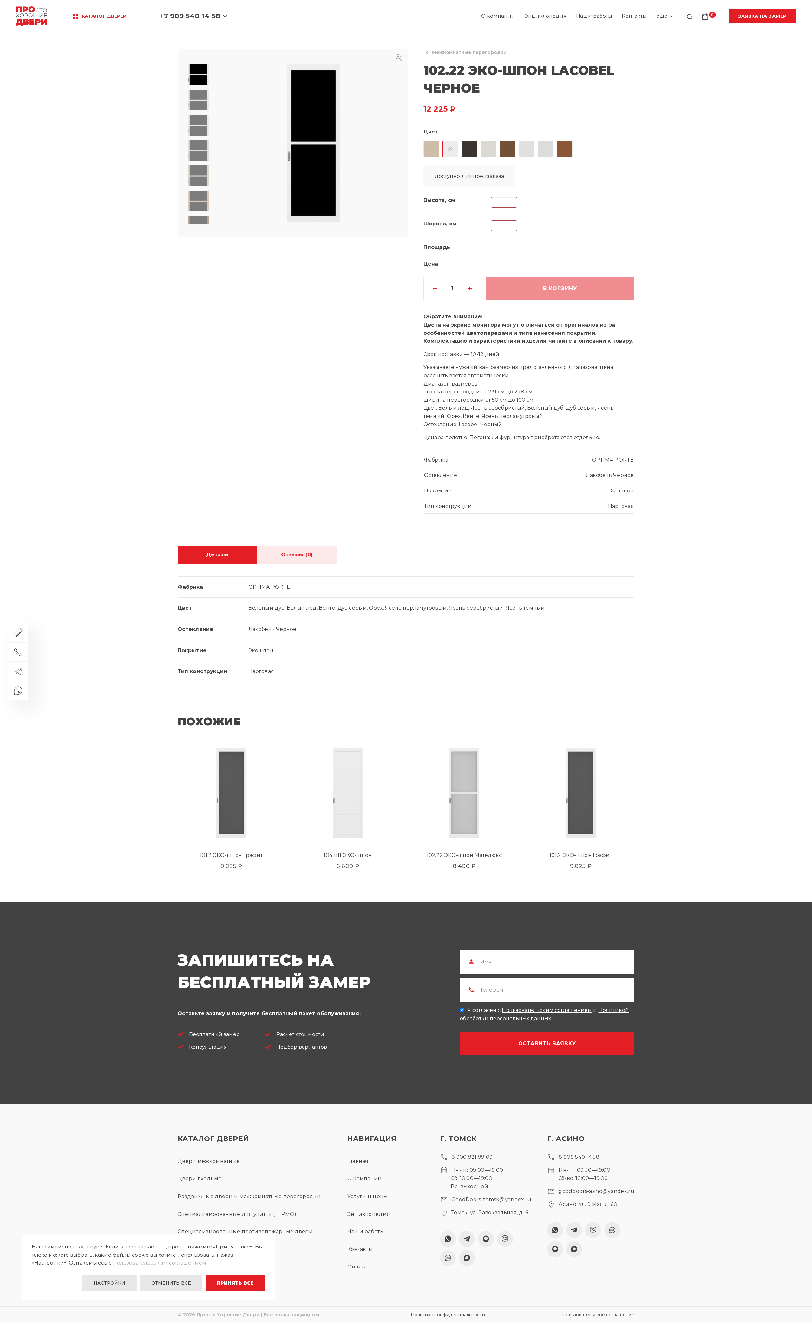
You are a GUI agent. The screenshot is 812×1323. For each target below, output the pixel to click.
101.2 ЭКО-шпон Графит (231, 855)
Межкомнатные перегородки (469, 52)
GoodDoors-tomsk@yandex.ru (491, 1200)
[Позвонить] (18, 651)
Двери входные (200, 1179)
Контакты (634, 16)
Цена (430, 264)
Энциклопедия (545, 16)
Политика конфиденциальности (448, 1315)
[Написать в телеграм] (18, 671)
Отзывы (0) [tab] (297, 555)
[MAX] (467, 1258)
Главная (358, 1161)
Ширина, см (439, 224)
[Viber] (505, 1239)
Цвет (431, 132)
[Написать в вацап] (18, 690)
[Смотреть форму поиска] (689, 17)
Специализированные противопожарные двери (245, 1232)
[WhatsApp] (448, 1239)
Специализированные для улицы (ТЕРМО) (237, 1214)
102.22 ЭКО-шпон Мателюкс (464, 855)
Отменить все (171, 1283)
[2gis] (555, 1249)
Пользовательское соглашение (598, 1315)
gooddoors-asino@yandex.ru (596, 1191)
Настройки (109, 1283)
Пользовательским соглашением (547, 1010)
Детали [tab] (217, 555)
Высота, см (439, 200)
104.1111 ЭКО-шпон (348, 855)
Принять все (235, 1283)
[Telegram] (467, 1239)
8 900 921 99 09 (472, 1157)
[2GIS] (486, 1239)
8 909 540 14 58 (579, 1157)
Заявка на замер (762, 16)
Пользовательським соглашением (159, 1263)
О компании (498, 16)
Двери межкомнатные (209, 1161)
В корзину (560, 288)
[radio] (431, 149)
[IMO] (448, 1258)
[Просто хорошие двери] (31, 16)
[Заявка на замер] (18, 632)
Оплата (357, 1267)
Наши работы (594, 16)
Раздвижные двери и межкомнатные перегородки (249, 1196)
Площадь (436, 247)
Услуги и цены (367, 1196)
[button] (313, 143)
